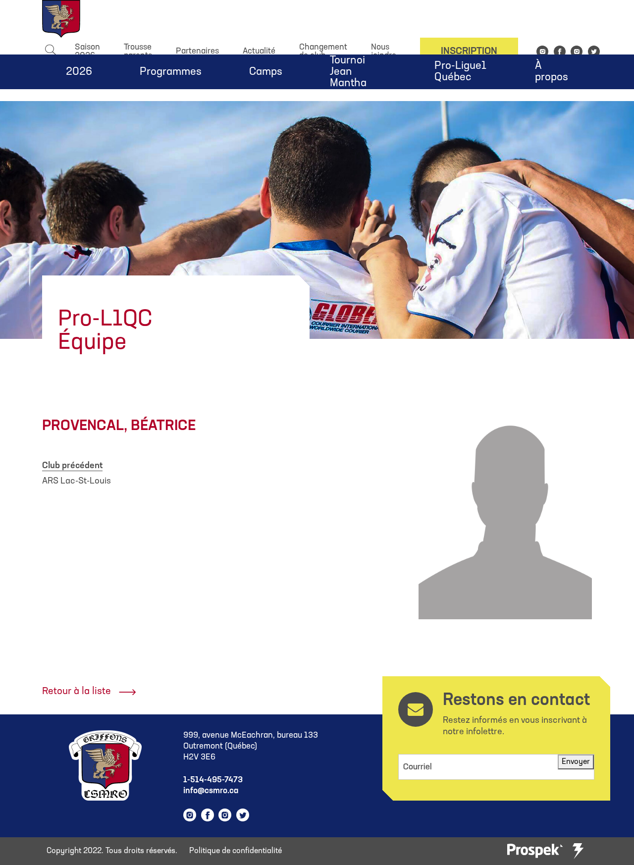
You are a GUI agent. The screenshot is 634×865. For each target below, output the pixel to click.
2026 (79, 72)
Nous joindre (383, 51)
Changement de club (323, 51)
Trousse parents (138, 51)
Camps (265, 72)
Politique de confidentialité (235, 851)
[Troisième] (578, 851)
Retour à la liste (76, 692)
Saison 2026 (87, 51)
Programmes (171, 72)
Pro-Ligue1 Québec (460, 71)
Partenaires (197, 51)
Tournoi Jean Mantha (348, 72)
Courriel (417, 767)
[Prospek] (535, 851)
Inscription (469, 51)
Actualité (259, 51)
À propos (551, 71)
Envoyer (576, 762)
